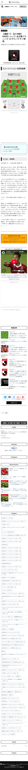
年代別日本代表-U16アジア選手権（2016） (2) (12, 645)
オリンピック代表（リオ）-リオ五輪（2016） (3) (13, 641)
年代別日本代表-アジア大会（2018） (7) (11, 580)
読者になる (23, 6)
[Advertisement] (14, 127)
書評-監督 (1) (5, 695)
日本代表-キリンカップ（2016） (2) (10, 659)
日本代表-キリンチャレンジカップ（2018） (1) (13, 704)
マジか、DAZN (8, 151)
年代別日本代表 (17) (6, 563)
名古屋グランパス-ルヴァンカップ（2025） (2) (13, 684)
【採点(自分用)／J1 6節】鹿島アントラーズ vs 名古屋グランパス (18, 383)
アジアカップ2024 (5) (7, 590)
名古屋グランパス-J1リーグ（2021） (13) (11, 566)
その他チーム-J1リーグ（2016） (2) (10, 673)
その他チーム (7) (5, 524)
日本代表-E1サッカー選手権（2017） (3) (11, 638)
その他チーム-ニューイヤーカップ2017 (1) (12, 714)
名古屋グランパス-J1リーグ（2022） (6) (11, 584)
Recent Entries (14, 464)
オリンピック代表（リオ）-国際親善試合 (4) (12, 616)
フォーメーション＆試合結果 (12, 149)
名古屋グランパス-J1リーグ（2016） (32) (11, 541)
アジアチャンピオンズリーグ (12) (9, 569)
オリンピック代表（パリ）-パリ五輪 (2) (11, 676)
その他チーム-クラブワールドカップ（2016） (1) (13, 707)
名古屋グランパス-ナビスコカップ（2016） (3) (13, 635)
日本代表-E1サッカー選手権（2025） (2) (11, 648)
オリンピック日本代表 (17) (8, 532)
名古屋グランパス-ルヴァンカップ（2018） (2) (13, 670)
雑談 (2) (3, 651)
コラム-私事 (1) (11, 734)
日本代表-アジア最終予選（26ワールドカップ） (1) (14, 717)
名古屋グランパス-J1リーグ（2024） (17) (11, 557)
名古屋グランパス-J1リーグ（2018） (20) (11, 551)
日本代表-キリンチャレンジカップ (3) (10, 632)
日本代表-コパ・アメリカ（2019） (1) (10, 701)
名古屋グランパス (5, 44)
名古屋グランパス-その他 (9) (8, 577)
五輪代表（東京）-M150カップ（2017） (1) (12, 731)
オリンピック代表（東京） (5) (9, 587)
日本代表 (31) (5, 544)
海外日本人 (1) (18, 691)
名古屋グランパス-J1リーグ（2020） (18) (11, 554)
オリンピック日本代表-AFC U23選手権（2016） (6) (14, 535)
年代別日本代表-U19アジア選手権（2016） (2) (12, 662)
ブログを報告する (20, 767)
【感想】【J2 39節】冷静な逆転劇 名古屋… (8, 423)
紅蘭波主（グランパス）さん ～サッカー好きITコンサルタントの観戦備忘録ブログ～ (13, 22)
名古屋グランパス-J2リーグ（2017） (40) (11, 538)
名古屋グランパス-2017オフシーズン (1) (11, 728)
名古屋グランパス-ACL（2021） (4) (10, 604)
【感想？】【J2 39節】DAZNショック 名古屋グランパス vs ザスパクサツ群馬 (14, 38)
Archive (14, 753)
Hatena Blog (12, 767)
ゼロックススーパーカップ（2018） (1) (11, 710)
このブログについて (5, 437)
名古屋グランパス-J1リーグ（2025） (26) (11, 547)
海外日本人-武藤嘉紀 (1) (7, 691)
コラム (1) (4, 734)
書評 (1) (11, 695)
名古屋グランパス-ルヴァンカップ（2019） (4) (13, 601)
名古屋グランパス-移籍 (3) (8, 629)
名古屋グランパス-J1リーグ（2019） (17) (11, 560)
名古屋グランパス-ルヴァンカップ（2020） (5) (13, 593)
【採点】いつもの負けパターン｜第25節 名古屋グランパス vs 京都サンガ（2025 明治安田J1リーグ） (18, 482)
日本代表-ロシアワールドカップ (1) (10, 698)
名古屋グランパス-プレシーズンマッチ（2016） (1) (14, 521)
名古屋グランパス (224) (7, 518)
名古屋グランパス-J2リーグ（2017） (18, 44)
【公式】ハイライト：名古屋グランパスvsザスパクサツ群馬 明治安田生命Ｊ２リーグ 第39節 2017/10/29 (14, 277)
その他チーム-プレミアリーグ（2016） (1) (12, 720)
